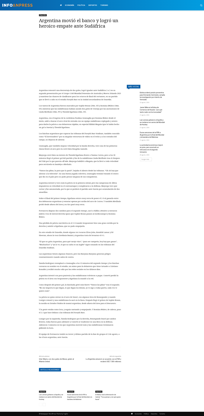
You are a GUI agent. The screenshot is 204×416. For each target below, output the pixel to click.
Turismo (162, 414)
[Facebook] (41, 33)
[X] (46, 33)
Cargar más (145, 159)
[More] (63, 33)
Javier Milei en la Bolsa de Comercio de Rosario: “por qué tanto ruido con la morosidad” (151, 109)
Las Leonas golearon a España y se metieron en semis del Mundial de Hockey (51, 397)
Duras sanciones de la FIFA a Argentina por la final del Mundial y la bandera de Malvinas (79, 397)
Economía (138, 414)
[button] (201, 5)
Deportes (43, 15)
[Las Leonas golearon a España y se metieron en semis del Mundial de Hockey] (52, 384)
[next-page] (44, 404)
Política (146, 414)
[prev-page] (40, 404)
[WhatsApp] (57, 33)
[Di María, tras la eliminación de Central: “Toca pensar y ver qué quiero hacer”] (108, 384)
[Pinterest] (52, 33)
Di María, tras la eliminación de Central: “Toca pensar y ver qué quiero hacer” (108, 397)
